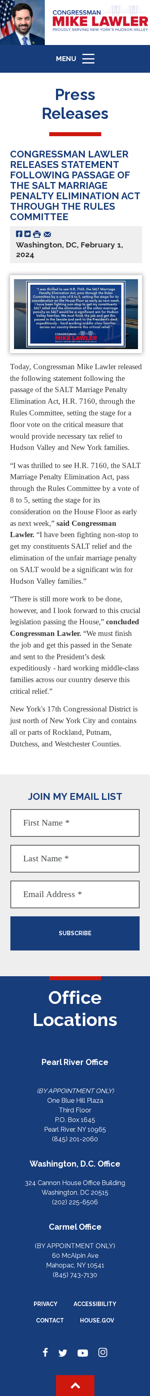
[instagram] (102, 1353)
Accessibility (95, 1304)
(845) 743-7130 (75, 1275)
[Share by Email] (47, 233)
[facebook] (45, 1353)
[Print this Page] (37, 233)
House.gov (97, 1320)
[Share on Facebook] (19, 233)
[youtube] (83, 1353)
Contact (50, 1320)
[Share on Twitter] (27, 233)
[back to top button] (75, 1385)
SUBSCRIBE (75, 933)
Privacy (46, 1304)
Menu (78, 62)
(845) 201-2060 (75, 1139)
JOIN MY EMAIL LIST (75, 796)
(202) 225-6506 (75, 1202)
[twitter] (62, 1353)
